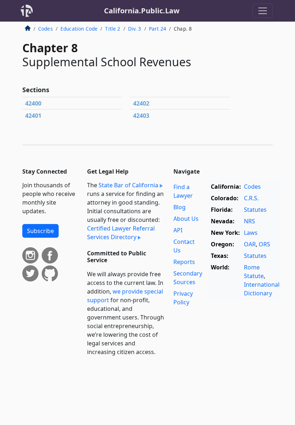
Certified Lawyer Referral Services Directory (121, 232)
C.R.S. (251, 198)
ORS (264, 244)
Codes (45, 28)
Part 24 (157, 28)
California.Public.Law (142, 10)
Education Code (78, 28)
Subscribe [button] (40, 231)
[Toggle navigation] (263, 11)
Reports (184, 262)
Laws (251, 233)
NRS (249, 221)
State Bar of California (128, 185)
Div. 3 (134, 28)
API (177, 230)
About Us (186, 219)
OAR (250, 244)
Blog (179, 207)
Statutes (255, 210)
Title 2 (112, 28)
